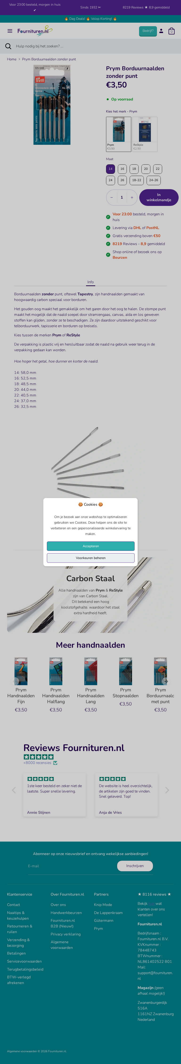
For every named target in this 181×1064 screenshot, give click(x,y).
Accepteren (91, 546)
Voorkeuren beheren (91, 557)
